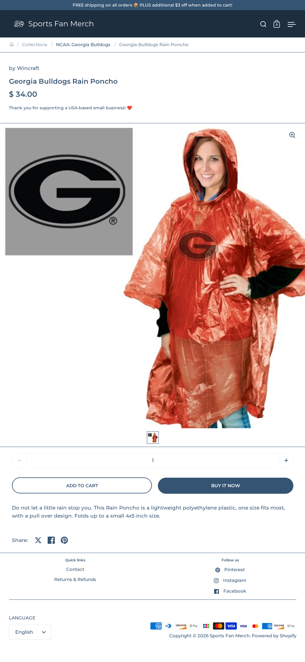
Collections (34, 44)
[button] (286, 460)
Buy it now (225, 485)
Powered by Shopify (274, 635)
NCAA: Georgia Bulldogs (83, 44)
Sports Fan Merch (230, 635)
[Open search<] (263, 24)
